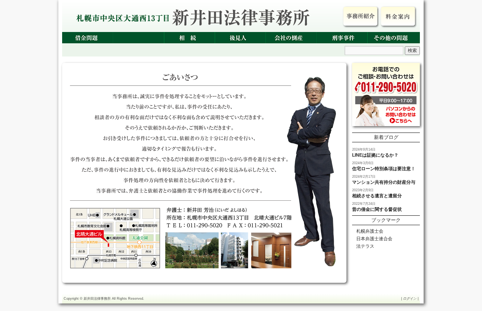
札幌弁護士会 (369, 231)
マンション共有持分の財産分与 (383, 182)
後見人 (240, 37)
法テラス (365, 246)
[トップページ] (360, 16)
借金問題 (87, 37)
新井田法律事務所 (97, 298)
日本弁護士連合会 (374, 238)
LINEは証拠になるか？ (375, 155)
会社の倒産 (290, 37)
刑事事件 (341, 37)
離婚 (138, 37)
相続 (189, 37)
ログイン (409, 298)
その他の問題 (392, 37)
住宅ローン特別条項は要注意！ (383, 168)
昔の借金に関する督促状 (377, 209)
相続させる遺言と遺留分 (377, 195)
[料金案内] (398, 16)
